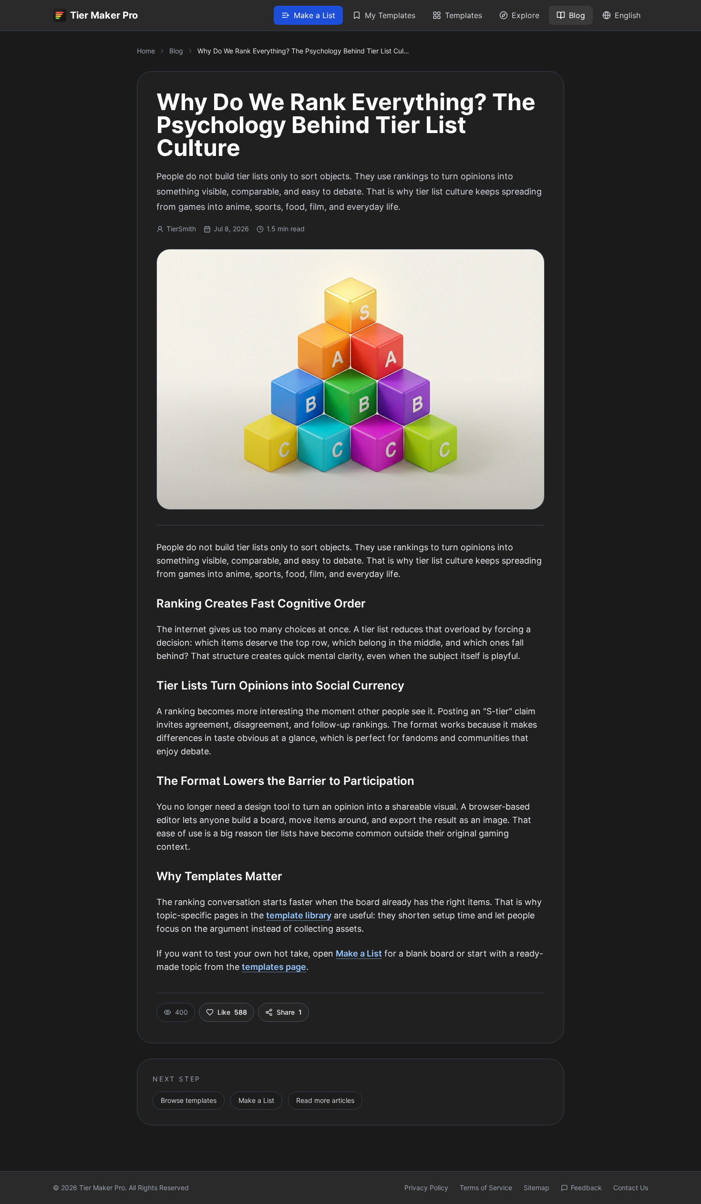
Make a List (359, 953)
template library (298, 915)
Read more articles (325, 1100)
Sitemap (536, 1187)
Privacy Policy (426, 1187)
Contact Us (630, 1187)
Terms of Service (486, 1187)
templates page (274, 967)
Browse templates (188, 1100)
